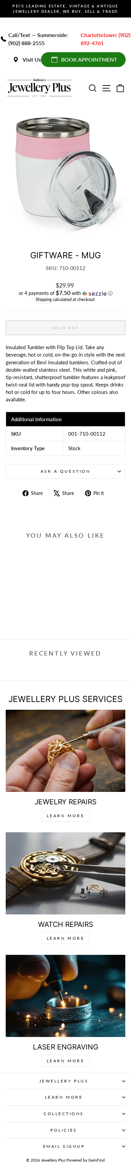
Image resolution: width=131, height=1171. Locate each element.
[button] (65, 293)
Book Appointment (89, 59)
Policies (63, 1130)
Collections (64, 1113)
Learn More (66, 815)
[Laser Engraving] (65, 996)
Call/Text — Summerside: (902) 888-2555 (38, 39)
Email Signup (64, 1146)
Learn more (66, 1060)
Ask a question (65, 471)
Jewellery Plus (63, 1080)
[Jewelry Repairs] (65, 751)
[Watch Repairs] (65, 873)
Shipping (44, 299)
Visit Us (32, 59)
